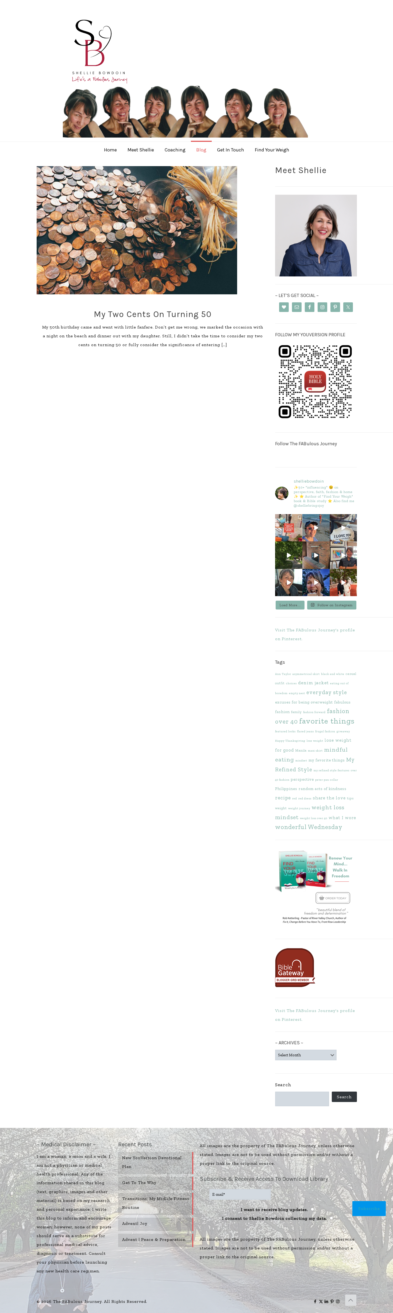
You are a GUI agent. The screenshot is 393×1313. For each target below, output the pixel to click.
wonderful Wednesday (308, 827)
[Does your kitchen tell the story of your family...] (288, 527)
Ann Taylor (283, 674)
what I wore (342, 817)
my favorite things (327, 760)
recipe (283, 798)
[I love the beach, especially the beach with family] (316, 527)
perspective (302, 779)
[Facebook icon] (315, 1301)
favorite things (327, 721)
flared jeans (305, 731)
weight (281, 808)
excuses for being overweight (304, 702)
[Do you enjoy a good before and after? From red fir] (316, 555)
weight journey (299, 808)
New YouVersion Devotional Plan (152, 1162)
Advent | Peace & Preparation (154, 1239)
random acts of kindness (322, 788)
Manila (301, 750)
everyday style (326, 692)
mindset (301, 760)
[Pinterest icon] (332, 1301)
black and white (332, 674)
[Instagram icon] (338, 1301)
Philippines (286, 788)
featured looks (285, 731)
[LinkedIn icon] (327, 1301)
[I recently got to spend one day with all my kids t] (316, 582)
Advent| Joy (134, 1223)
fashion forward (314, 712)
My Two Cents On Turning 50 (152, 314)
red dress (304, 798)
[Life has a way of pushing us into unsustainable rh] (288, 555)
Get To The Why (139, 1182)
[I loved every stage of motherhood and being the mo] (343, 582)
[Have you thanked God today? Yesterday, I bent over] (288, 582)
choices (291, 683)
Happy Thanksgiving (290, 741)
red (294, 798)
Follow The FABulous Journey (306, 444)
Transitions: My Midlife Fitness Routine (155, 1203)
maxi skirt (315, 750)
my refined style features (331, 770)
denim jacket (313, 683)
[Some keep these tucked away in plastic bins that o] (343, 555)
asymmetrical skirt (306, 674)
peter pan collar (326, 779)
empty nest (297, 693)
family (296, 712)
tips (350, 798)
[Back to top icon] (350, 1300)
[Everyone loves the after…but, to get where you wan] (343, 527)
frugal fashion (325, 731)
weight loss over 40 (313, 818)
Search (283, 1085)
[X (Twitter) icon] (321, 1301)
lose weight (315, 741)
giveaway (343, 731)
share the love (329, 797)
